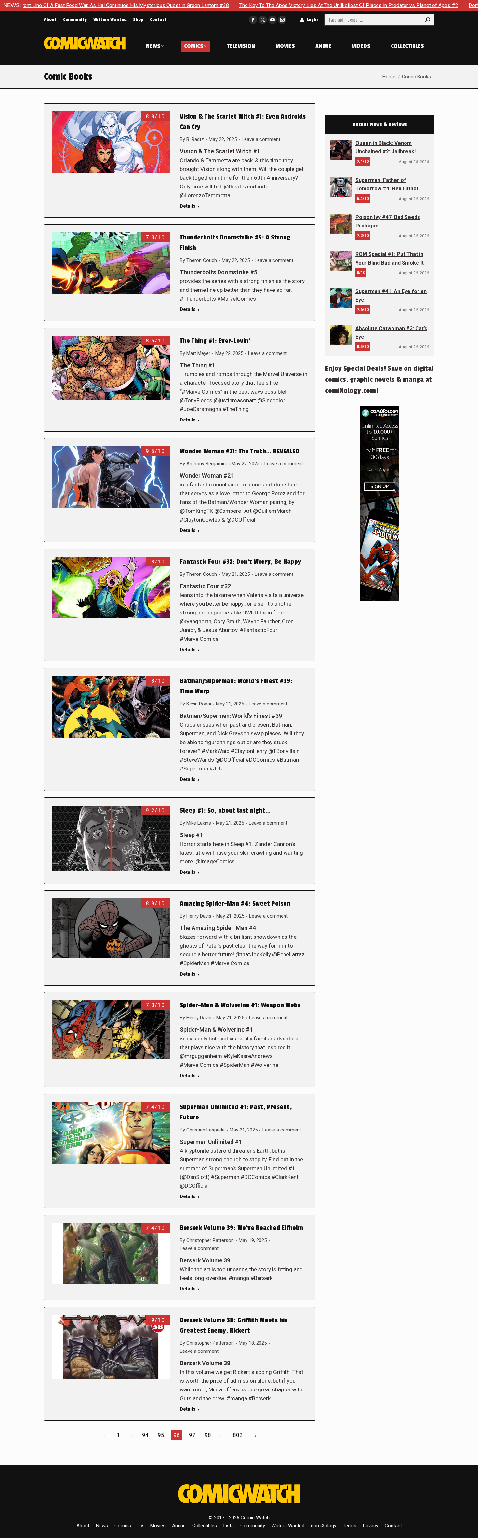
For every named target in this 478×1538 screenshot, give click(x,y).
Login (312, 19)
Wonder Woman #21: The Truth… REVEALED (239, 451)
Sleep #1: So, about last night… (225, 811)
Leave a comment (261, 139)
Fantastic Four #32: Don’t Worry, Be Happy (240, 562)
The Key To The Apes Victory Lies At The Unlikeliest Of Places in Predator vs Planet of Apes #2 (281, 5)
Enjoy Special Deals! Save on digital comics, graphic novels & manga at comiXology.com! (379, 379)
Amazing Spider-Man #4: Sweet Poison (235, 904)
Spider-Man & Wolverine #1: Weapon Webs (240, 1005)
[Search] (427, 20)
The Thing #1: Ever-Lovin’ (215, 341)
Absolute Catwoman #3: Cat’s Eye (391, 332)
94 (145, 1435)
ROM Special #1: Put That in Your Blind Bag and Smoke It (389, 258)
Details (187, 206)
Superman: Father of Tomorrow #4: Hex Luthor (387, 184)
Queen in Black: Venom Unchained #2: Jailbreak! (385, 147)
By (192, 139)
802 (238, 1435)
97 (192, 1435)
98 (208, 1435)
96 (176, 1435)
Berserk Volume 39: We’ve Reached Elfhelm (241, 1228)
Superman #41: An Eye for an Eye (391, 295)
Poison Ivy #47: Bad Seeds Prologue (387, 221)
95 (161, 1435)
